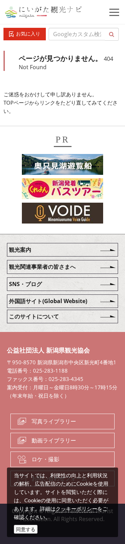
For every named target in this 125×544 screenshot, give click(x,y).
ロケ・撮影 (45, 459)
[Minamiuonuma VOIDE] (62, 214)
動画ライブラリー (54, 440)
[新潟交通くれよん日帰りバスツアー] (62, 190)
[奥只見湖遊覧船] (62, 165)
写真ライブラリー (54, 421)
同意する (25, 529)
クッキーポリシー (76, 508)
